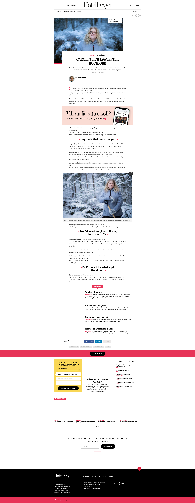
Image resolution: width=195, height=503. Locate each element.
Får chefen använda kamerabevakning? (67, 374)
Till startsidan (97, 353)
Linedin (118, 483)
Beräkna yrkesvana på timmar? (65, 378)
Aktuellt (58, 11)
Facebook (132, 15)
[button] (96, 426)
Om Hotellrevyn (135, 11)
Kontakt (94, 476)
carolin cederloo (86, 347)
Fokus (107, 347)
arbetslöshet (74, 347)
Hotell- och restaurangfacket (62, 486)
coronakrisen (98, 347)
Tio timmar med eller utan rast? (65, 383)
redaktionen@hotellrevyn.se (62, 492)
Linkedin (136, 15)
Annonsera (86, 476)
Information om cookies (106, 476)
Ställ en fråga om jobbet (68, 388)
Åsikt (79, 11)
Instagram (139, 15)
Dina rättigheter (69, 11)
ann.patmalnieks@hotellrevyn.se (83, 79)
